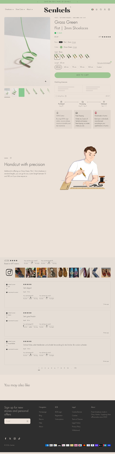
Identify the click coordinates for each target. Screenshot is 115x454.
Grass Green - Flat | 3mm (79, 17)
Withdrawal (76, 430)
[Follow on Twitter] (10, 438)
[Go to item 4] (29, 92)
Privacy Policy (76, 427)
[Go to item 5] (36, 92)
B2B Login (58, 412)
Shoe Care (19, 9)
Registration (58, 416)
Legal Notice (76, 423)
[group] (13, 260)
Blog (40, 416)
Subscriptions (59, 419)
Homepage (42, 412)
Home (56, 17)
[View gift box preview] (66, 96)
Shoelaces (8, 9)
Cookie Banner (77, 412)
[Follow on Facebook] (5, 438)
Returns (41, 419)
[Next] (77, 2)
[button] (9, 273)
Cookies (74, 416)
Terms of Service (77, 419)
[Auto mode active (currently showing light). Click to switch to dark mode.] (97, 10)
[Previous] (37, 2)
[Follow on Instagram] (14, 438)
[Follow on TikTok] (19, 438)
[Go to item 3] (21, 92)
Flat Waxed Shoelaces (65, 17)
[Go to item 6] (43, 92)
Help (40, 423)
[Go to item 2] (14, 92)
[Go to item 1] (7, 92)
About (29, 9)
